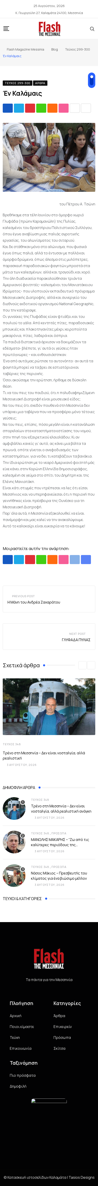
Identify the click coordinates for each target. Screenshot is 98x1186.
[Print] (75, 108)
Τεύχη (15, 1037)
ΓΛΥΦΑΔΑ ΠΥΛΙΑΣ (76, 639)
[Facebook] (49, 990)
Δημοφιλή (18, 1086)
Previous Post (23, 596)
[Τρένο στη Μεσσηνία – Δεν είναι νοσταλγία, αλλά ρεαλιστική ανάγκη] (14, 808)
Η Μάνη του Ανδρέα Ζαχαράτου (34, 602)
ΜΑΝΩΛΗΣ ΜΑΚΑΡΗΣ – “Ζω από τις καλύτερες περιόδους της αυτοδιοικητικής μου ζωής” (60, 844)
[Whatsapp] (41, 108)
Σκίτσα (59, 1048)
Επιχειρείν (63, 1026)
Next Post (77, 634)
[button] (82, 665)
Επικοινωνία (20, 1048)
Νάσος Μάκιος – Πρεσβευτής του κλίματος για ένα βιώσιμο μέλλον (59, 876)
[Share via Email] (86, 108)
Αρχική (15, 1015)
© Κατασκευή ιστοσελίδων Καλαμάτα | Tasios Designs (49, 1177)
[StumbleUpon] (64, 108)
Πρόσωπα (59, 833)
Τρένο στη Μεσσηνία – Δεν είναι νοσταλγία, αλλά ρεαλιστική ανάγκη (61, 808)
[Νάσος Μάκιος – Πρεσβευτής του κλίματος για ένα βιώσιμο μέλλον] (14, 875)
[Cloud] (52, 108)
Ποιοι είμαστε (22, 1026)
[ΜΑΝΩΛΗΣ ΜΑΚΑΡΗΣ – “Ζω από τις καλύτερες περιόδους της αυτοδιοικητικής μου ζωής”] (14, 842)
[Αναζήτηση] (92, 28)
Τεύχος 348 (12, 744)
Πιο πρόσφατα (23, 1075)
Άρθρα (59, 1015)
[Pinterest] (30, 108)
